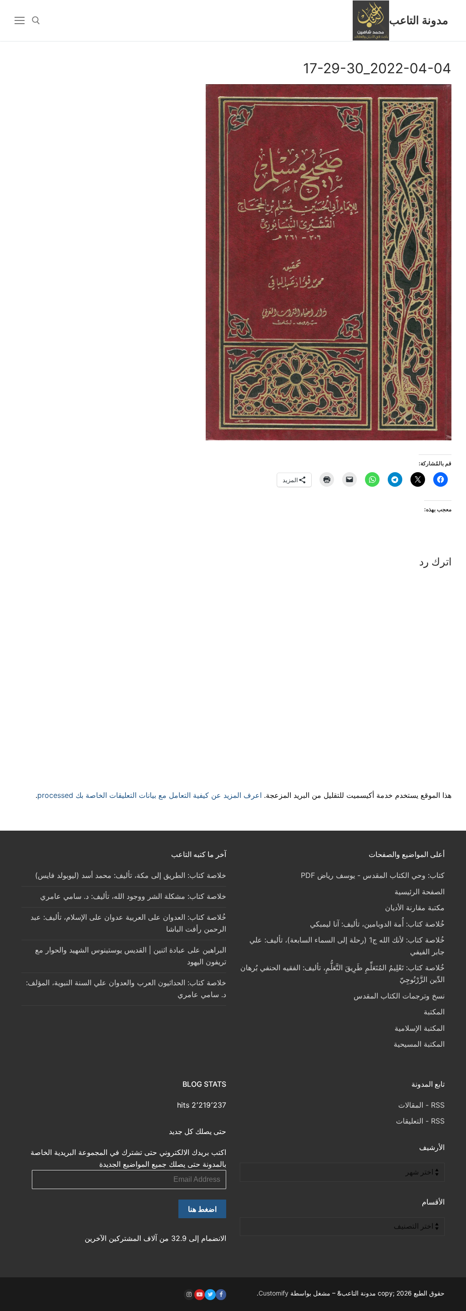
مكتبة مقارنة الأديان (415, 907)
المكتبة (434, 1011)
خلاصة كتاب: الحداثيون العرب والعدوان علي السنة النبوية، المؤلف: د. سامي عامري (126, 988)
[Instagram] (189, 1294)
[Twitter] (210, 1294)
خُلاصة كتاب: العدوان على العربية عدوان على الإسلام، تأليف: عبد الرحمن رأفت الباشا (128, 923)
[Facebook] (221, 1294)
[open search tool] (36, 20)
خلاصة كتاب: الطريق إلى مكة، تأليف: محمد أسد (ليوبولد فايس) (130, 875)
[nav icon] (20, 20)
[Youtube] (199, 1294)
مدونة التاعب (418, 20)
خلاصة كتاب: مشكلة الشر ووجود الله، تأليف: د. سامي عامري (133, 896)
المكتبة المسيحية (419, 1044)
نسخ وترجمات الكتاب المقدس (399, 995)
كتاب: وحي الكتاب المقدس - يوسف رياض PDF (373, 875)
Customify (273, 1293)
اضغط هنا (202, 1209)
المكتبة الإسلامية (420, 1028)
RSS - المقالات (421, 1104)
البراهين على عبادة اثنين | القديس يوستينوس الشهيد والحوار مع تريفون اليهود (130, 955)
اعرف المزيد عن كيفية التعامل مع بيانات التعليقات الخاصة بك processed (149, 795)
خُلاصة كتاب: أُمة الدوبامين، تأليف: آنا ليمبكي (377, 923)
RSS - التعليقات (420, 1120)
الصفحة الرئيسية (420, 891)
